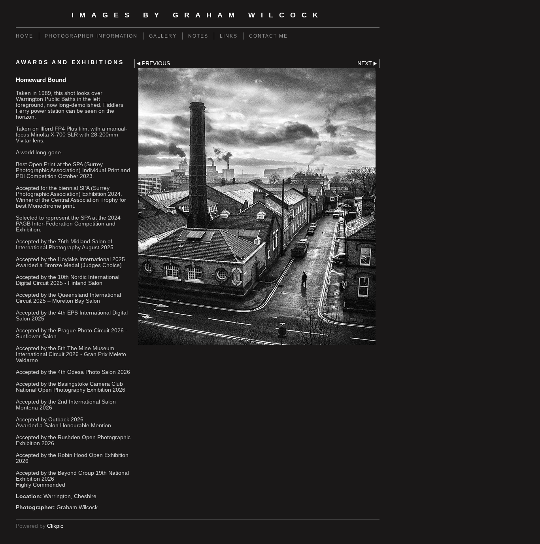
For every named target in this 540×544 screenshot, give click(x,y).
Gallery (163, 36)
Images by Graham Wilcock (198, 15)
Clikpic (55, 526)
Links (229, 36)
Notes (198, 36)
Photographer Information (91, 36)
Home (24, 36)
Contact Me (268, 36)
